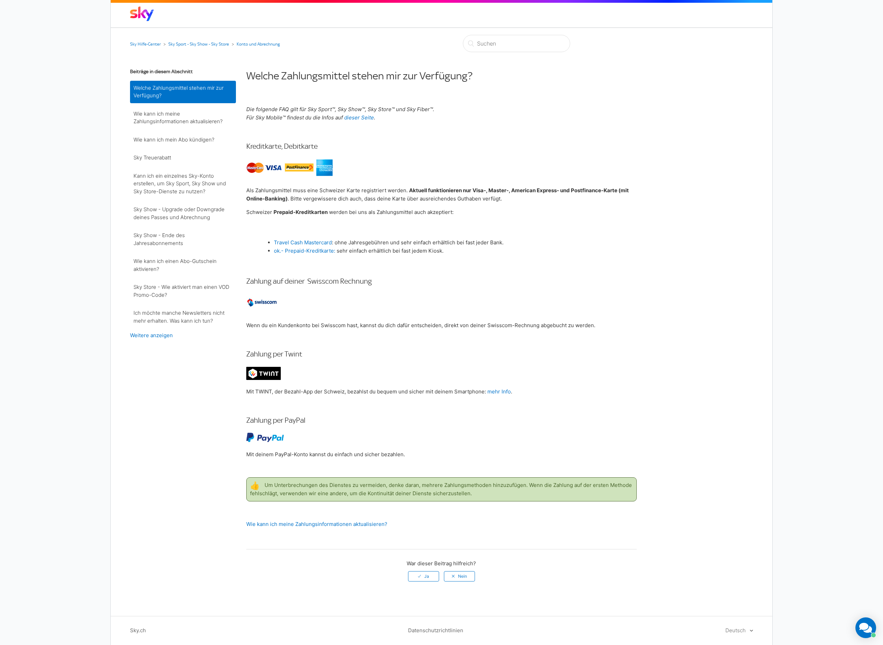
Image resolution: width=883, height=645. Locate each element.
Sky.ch (138, 630)
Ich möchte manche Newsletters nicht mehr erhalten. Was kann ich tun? (179, 317)
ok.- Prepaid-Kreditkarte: (304, 250)
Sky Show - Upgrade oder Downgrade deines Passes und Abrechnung (179, 213)
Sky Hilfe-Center (145, 44)
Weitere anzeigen (151, 335)
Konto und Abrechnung (258, 44)
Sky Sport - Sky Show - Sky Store (198, 44)
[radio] (423, 576)
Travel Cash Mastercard (303, 242)
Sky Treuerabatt (152, 157)
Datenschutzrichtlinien (435, 630)
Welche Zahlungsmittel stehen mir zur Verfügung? (178, 92)
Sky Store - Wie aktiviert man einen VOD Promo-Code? (181, 291)
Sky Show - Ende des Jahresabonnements (159, 239)
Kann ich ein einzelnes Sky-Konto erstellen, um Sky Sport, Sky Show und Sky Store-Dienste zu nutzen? (179, 184)
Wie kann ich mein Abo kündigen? (173, 139)
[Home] (142, 19)
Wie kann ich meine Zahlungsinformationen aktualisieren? (177, 117)
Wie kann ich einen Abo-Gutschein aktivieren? (175, 265)
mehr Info (499, 391)
